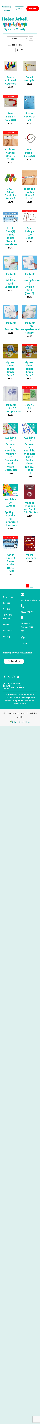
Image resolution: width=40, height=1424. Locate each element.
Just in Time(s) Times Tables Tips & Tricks (10, 563)
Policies (6, 603)
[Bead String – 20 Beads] (29, 133)
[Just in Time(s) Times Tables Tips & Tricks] (10, 538)
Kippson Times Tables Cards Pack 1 (10, 369)
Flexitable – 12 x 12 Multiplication (13, 408)
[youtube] (18, 677)
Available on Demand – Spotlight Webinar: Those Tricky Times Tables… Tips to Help (29, 455)
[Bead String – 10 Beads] (10, 97)
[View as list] (22, 50)
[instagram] (13, 677)
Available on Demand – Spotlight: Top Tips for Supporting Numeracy (11, 512)
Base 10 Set (29, 406)
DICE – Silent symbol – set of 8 (10, 193)
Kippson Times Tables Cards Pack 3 (29, 369)
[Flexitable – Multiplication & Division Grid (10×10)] (29, 257)
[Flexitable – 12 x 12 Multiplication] (10, 388)
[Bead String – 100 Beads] (29, 211)
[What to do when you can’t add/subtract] (29, 486)
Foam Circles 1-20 (29, 116)
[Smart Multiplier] (29, 60)
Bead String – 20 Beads (29, 153)
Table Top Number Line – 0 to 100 (29, 193)
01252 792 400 (27, 612)
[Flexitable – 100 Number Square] (29, 306)
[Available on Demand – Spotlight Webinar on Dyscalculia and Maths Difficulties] (10, 424)
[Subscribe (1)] (20, 659)
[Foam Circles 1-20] (29, 97)
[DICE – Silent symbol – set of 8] (10, 172)
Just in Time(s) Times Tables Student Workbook (11, 236)
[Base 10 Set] (29, 388)
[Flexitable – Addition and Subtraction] (10, 257)
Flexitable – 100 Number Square (29, 327)
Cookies (6, 609)
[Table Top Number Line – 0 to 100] (29, 172)
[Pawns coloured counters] (10, 60)
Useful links (8, 630)
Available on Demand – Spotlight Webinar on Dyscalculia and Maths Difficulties (11, 454)
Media (6, 624)
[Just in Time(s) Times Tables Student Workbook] (10, 211)
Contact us (7, 10)
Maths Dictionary (30, 556)
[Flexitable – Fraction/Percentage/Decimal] (10, 306)
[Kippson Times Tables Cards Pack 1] (10, 346)
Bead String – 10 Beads (10, 116)
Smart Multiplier (30, 78)
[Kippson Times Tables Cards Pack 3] (29, 346)
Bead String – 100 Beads (29, 232)
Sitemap (6, 636)
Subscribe (6, 7)
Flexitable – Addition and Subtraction (11, 280)
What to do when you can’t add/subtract (32, 507)
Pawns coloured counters (10, 80)
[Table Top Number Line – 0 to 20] (10, 133)
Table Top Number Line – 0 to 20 (10, 154)
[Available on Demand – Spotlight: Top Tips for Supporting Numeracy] (10, 486)
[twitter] (9, 677)
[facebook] (4, 677)
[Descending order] (31, 38)
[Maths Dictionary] (29, 538)
